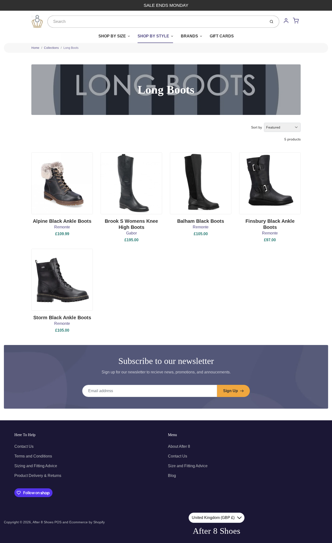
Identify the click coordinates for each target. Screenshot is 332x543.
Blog (172, 476)
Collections (51, 48)
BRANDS (189, 36)
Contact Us (24, 446)
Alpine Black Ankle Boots (62, 221)
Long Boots (71, 48)
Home (35, 48)
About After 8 (179, 446)
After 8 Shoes (43, 522)
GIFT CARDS (222, 36)
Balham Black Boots (200, 221)
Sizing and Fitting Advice (35, 466)
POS (57, 522)
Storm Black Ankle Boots (62, 317)
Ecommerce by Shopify (87, 522)
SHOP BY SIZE (112, 36)
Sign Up (230, 391)
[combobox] (156, 22)
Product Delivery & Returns (37, 476)
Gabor (131, 233)
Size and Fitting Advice (188, 466)
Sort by (256, 127)
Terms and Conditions (33, 456)
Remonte (62, 227)
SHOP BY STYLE (153, 36)
